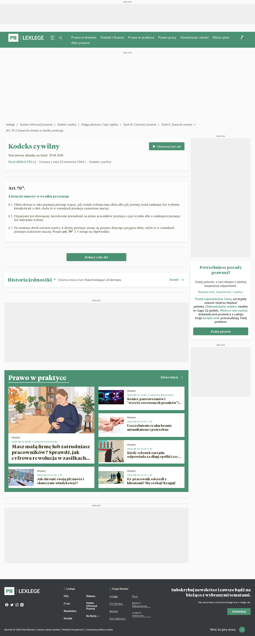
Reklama (90, 596)
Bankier (114, 611)
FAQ (66, 596)
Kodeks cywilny (67, 124)
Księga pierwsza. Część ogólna (99, 124)
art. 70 (68, 231)
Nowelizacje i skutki (194, 37)
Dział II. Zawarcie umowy (176, 124)
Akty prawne (80, 43)
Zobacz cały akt (96, 257)
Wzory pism (221, 37)
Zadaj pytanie (221, 331)
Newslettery (70, 611)
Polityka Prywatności (73, 629)
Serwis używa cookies (48, 629)
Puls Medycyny (118, 618)
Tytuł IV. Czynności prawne (139, 124)
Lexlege (10, 124)
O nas (67, 603)
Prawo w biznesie (83, 37)
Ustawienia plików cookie (99, 629)
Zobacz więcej (169, 377)
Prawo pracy (167, 37)
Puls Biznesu (116, 603)
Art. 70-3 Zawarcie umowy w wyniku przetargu (35, 130)
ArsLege (114, 596)
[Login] (242, 37)
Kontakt (68, 618)
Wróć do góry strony (223, 629)
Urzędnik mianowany (138, 614)
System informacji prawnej (36, 124)
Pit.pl (134, 596)
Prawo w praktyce (141, 37)
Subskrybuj (239, 611)
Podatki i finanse (112, 37)
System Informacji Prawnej (91, 605)
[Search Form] (61, 37)
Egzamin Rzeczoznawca (139, 604)
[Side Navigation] (53, 37)
